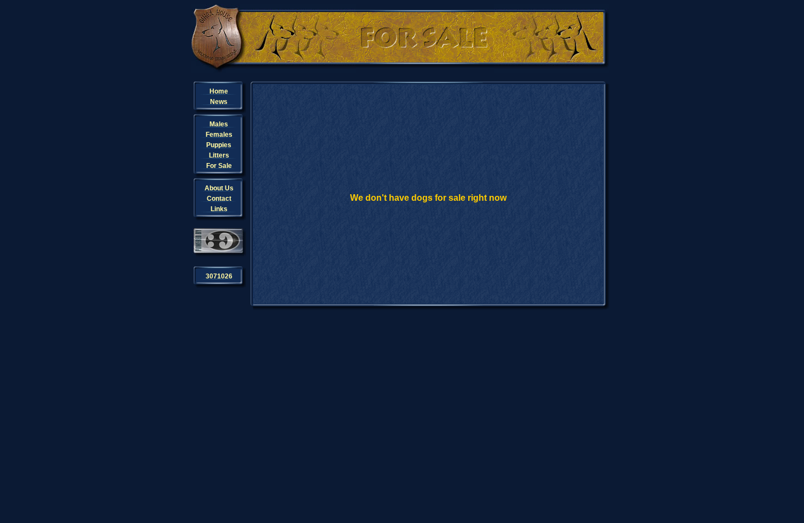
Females (219, 134)
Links (219, 209)
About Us (219, 188)
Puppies (218, 145)
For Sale (219, 166)
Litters (219, 155)
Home (218, 91)
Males (218, 124)
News (219, 102)
